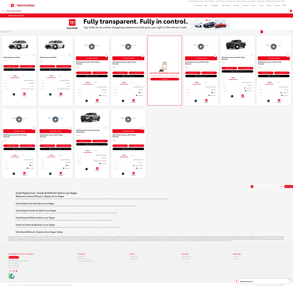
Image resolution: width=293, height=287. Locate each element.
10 (285, 32)
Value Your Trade (28, 66)
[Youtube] (16, 271)
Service (132, 254)
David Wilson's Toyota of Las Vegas (15, 285)
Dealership (237, 254)
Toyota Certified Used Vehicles (86, 261)
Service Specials (134, 259)
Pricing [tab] (23, 76)
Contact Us (14, 257)
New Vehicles (81, 256)
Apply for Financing (186, 256)
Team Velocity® (265, 285)
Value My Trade (185, 259)
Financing (184, 254)
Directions (235, 259)
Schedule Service (134, 256)
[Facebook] (10, 271)
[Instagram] (13, 271)
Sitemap (38, 285)
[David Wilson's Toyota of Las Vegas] (21, 5)
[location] (237, 1)
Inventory (81, 254)
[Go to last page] (291, 31)
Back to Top (288, 186)
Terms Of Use (33, 285)
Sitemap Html (44, 285)
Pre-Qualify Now (164, 79)
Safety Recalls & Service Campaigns (60, 285)
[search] (285, 5)
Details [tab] (15, 76)
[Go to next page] (288, 31)
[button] (33, 55)
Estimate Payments (11, 66)
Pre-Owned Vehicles (83, 259)
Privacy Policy (27, 285)
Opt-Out (70, 285)
